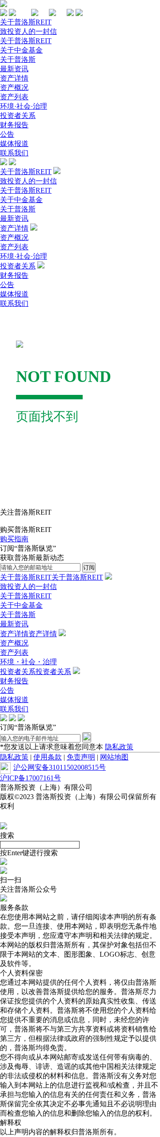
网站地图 (114, 757)
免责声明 (81, 757)
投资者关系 (18, 115)
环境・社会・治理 (28, 662)
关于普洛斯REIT (26, 22)
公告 (7, 134)
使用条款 (47, 757)
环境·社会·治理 (23, 106)
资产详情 (14, 78)
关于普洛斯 (18, 59)
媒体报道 (14, 143)
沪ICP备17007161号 (30, 778)
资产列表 (14, 97)
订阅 (89, 567)
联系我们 (14, 153)
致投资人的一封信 (28, 31)
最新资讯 (14, 69)
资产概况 (14, 87)
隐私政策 (119, 747)
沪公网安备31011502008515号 (59, 767)
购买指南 (14, 539)
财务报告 (14, 125)
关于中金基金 (21, 50)
